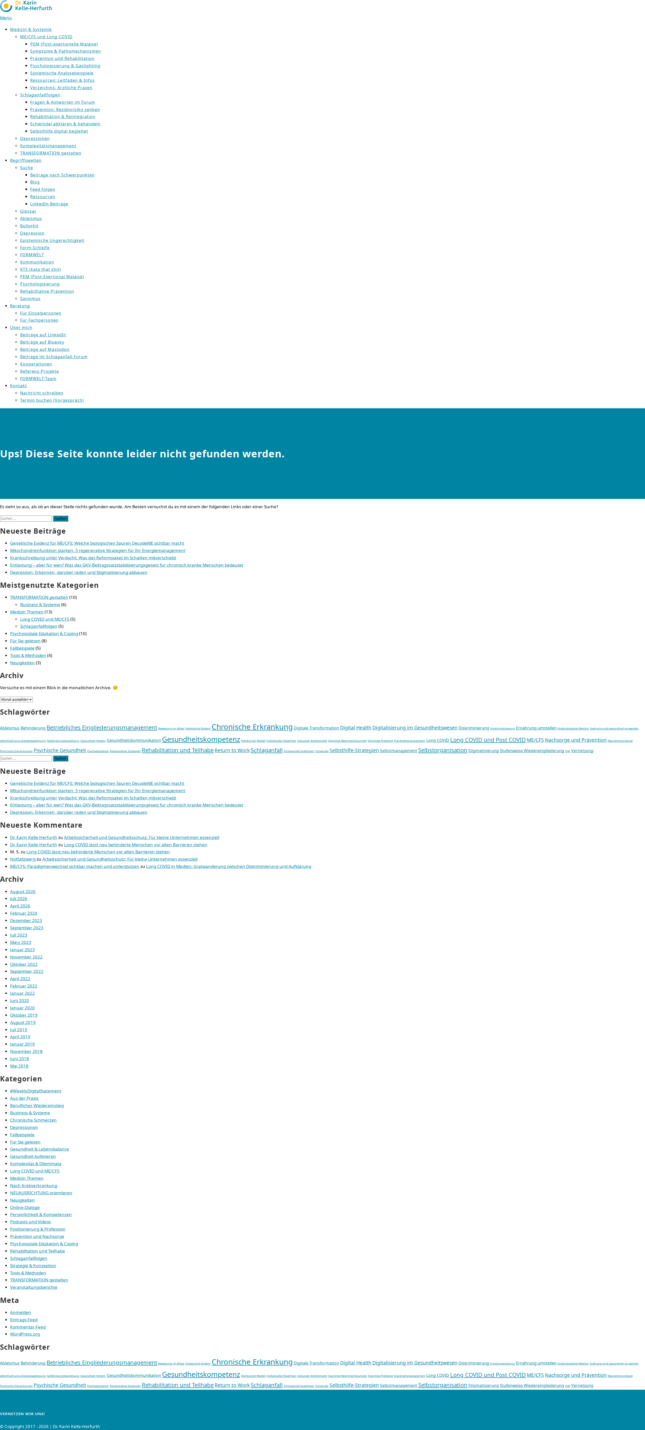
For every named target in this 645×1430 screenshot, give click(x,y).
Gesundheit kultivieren (33, 1156)
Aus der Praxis (24, 1098)
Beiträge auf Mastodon (45, 349)
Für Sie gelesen (25, 641)
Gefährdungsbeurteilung (63, 741)
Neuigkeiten (22, 663)
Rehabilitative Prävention (47, 291)
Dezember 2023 (26, 920)
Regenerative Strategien (125, 751)
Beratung (20, 306)
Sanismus (30, 298)
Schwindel (322, 751)
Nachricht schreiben (41, 393)
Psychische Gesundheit (60, 750)
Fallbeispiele (22, 648)
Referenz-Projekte (39, 371)
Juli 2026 (18, 898)
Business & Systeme (40, 604)
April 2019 (20, 1037)
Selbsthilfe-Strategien (354, 750)
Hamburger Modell (253, 741)
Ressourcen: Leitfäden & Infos (62, 80)
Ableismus (31, 218)
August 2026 (23, 891)
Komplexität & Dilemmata (35, 1163)
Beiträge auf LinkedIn (43, 335)
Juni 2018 (19, 1058)
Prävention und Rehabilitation (62, 58)
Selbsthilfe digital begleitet (59, 131)
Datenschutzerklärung (22, 1400)
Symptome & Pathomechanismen (65, 51)
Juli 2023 (18, 935)
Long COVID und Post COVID (488, 739)
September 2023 (26, 928)
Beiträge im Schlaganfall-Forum (54, 356)
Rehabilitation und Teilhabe (178, 750)
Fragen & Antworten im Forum (62, 102)
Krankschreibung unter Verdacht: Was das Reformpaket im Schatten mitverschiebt (93, 558)
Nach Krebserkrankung (33, 1185)
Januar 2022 (22, 993)
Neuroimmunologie (620, 741)
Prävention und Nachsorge (37, 1236)
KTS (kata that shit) (40, 269)
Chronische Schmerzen (33, 1120)
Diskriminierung (474, 728)
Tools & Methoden (28, 655)
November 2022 (26, 957)
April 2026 (20, 906)
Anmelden (20, 1312)
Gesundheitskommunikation (134, 740)
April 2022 (20, 978)
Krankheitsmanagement (409, 741)
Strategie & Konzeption (33, 1265)
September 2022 (26, 971)
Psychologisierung (40, 284)
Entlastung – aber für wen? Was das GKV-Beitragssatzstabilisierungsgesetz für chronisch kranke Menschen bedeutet (126, 565)
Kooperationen (36, 364)
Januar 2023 (22, 949)
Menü (6, 18)
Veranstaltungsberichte (33, 1287)
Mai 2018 (19, 1066)
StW (567, 751)
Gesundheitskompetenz (201, 739)
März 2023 (20, 942)
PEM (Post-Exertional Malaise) (52, 276)
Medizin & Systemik (31, 29)
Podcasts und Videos (30, 1222)
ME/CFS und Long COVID (46, 37)
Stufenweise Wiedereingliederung (532, 750)
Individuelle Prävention (281, 741)
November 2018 (26, 1051)
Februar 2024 (23, 913)
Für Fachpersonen (39, 320)
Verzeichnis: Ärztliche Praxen (61, 87)
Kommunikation (37, 262)
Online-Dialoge (25, 1207)
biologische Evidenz (198, 728)
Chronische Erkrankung (252, 727)
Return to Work (232, 750)
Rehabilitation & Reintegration (62, 116)
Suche (26, 167)
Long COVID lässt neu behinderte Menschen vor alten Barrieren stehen (135, 845)
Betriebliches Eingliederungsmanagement (102, 727)
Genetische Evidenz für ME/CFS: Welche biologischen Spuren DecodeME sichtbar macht (97, 543)
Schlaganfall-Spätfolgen (299, 751)
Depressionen (35, 138)
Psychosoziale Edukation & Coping (44, 633)
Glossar (28, 211)
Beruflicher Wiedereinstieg (37, 1105)
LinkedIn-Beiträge (49, 204)
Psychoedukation (98, 751)
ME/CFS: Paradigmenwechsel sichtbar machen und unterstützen (74, 866)
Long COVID (437, 740)
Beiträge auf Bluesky (42, 342)
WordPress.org (25, 1334)
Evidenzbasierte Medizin (573, 728)
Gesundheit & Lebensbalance (39, 1149)
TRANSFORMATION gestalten (50, 153)
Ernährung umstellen (536, 728)
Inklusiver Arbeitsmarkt (312, 741)
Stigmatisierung (483, 750)
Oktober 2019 (24, 1015)
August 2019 (23, 1022)
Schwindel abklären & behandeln (65, 124)
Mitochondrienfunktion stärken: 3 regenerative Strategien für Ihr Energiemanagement (97, 550)
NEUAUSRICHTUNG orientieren (41, 1193)
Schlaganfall (267, 750)
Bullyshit (29, 226)
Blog (35, 182)
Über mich (21, 327)
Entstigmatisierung (502, 728)
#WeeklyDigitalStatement (35, 1091)
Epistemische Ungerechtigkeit (52, 240)
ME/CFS (535, 740)
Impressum (11, 1393)
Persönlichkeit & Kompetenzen (41, 1214)
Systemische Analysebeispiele (61, 73)
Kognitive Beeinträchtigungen (347, 741)
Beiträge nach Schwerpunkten (62, 175)
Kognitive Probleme (380, 741)
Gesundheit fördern (93, 741)
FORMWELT (32, 255)
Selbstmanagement (398, 750)
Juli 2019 (18, 1030)
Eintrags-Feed (24, 1320)
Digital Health (355, 727)
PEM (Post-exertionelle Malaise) (64, 44)
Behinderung (33, 728)
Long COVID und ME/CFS (44, 619)
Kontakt (18, 385)
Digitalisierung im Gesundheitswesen (415, 727)
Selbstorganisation (442, 750)
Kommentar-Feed (28, 1327)
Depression (32, 233)
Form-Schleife (35, 247)
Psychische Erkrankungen (16, 751)
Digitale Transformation (316, 728)
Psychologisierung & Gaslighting (65, 65)
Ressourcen (42, 196)
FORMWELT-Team (38, 378)
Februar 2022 (23, 986)
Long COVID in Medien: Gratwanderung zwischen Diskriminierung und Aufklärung (228, 866)
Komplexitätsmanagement (48, 146)
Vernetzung (582, 750)
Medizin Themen (27, 612)
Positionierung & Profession (38, 1229)
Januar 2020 (22, 1008)
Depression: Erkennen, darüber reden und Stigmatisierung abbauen (78, 572)
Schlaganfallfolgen (40, 95)
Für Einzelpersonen (40, 313)
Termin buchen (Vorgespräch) (52, 400)
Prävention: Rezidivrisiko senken (65, 109)
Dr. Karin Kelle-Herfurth (33, 837)
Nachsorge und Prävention (576, 740)
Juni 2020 (19, 1000)
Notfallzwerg (23, 859)
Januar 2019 (22, 1044)
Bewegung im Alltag (171, 728)
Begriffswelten (26, 160)
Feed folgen (42, 189)
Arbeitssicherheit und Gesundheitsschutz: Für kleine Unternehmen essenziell (141, 837)
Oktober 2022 (24, 964)
